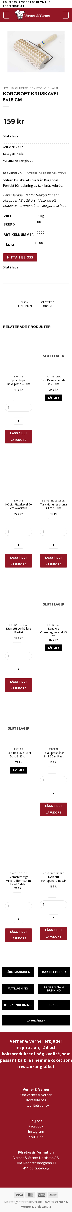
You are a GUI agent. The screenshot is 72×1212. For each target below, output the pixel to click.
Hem (5, 88)
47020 (40, 232)
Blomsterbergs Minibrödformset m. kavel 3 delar (18, 880)
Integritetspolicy (36, 1105)
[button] (6, 15)
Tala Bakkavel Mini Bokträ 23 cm (18, 754)
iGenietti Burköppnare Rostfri (53, 878)
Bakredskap (39, 88)
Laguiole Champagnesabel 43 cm (53, 632)
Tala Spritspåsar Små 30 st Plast (53, 754)
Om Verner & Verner (36, 1094)
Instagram (36, 1131)
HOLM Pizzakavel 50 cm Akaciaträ (18, 506)
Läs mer (53, 397)
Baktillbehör (19, 88)
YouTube (36, 1136)
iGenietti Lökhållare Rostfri (18, 630)
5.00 (38, 222)
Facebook (36, 1126)
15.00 (39, 242)
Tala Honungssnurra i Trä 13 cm (53, 506)
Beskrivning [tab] (12, 173)
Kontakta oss (36, 1100)
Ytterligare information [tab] (46, 173)
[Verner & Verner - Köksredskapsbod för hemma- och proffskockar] (33, 15)
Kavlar (54, 88)
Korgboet (26, 160)
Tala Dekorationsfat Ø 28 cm (53, 382)
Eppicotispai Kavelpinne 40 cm (18, 382)
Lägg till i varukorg (18, 436)
